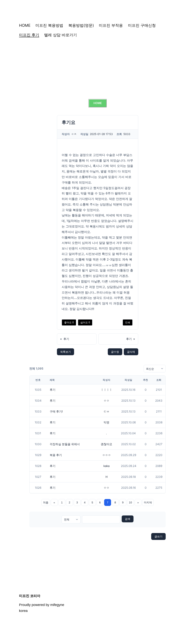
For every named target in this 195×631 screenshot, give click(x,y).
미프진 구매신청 (142, 25)
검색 (127, 518)
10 (130, 502)
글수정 (115, 351)
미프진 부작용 (111, 25)
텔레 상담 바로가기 (60, 35)
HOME (24, 25)
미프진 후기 (29, 35)
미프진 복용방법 (49, 25)
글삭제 (131, 351)
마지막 (148, 502)
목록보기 (65, 351)
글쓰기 (158, 536)
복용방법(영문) (81, 25)
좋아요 (69, 322)
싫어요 (85, 322)
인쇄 (127, 322)
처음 (45, 502)
